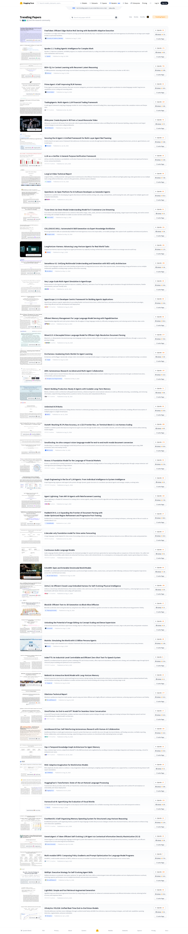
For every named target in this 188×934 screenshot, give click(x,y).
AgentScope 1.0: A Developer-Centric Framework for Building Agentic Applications (78, 299)
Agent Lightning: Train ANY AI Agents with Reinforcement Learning (72, 496)
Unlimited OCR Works (53, 406)
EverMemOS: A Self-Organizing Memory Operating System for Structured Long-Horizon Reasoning (85, 818)
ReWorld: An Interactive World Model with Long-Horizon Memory (71, 675)
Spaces (104, 3)
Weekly (136, 17)
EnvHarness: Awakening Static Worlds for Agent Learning (68, 354)
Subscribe (112, 8)
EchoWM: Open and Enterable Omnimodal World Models (67, 568)
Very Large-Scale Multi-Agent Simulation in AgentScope (67, 281)
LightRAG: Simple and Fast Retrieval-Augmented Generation (69, 890)
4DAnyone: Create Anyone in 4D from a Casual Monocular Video (70, 120)
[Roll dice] (116, 17)
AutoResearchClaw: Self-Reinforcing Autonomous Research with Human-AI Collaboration (82, 729)
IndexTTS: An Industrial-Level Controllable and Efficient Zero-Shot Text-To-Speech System (82, 657)
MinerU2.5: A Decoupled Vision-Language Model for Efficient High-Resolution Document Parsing (84, 335)
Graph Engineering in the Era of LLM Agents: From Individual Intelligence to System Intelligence (84, 479)
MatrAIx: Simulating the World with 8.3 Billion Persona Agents (70, 640)
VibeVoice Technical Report (55, 694)
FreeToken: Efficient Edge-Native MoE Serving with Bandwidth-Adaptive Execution (79, 30)
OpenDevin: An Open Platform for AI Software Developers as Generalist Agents (77, 192)
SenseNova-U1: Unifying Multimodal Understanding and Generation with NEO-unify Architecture (85, 263)
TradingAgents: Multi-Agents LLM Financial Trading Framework (71, 102)
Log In (157, 3)
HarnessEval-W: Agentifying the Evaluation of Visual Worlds (69, 801)
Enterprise (136, 3)
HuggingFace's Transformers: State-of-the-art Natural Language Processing (76, 782)
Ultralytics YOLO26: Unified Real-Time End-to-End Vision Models (71, 908)
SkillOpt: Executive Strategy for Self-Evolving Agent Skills (68, 872)
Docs (126, 3)
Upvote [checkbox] (160, 30)
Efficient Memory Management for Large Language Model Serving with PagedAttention (81, 318)
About (70, 930)
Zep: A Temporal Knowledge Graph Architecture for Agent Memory (72, 747)
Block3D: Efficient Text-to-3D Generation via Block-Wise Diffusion (71, 604)
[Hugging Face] (97, 930)
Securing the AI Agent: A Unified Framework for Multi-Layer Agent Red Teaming (77, 138)
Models (84, 3)
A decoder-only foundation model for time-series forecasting (70, 533)
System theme (27, 930)
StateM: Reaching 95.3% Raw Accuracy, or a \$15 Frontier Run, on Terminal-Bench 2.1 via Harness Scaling (88, 424)
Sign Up (164, 3)
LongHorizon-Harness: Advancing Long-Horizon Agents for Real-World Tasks (76, 246)
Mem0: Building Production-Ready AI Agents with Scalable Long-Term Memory (77, 389)
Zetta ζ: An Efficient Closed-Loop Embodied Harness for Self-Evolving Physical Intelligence (82, 586)
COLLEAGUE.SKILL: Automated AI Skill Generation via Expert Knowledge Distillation (79, 228)
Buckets (115, 3)
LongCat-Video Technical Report (58, 174)
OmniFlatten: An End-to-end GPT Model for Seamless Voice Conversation (75, 711)
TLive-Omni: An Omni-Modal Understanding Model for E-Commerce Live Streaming (79, 209)
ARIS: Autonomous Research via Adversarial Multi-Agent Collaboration (73, 371)
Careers (84, 930)
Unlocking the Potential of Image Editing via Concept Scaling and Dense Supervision (79, 622)
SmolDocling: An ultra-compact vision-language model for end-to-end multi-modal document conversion (88, 442)
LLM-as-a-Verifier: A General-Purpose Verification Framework (70, 156)
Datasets (95, 3)
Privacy (56, 930)
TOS (43, 930)
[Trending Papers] (148, 17)
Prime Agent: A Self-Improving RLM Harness (63, 84)
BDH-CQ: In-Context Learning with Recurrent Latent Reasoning (71, 67)
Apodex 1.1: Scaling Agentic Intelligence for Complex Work (68, 48)
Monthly (142, 17)
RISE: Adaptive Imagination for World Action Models (66, 765)
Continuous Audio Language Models (59, 550)
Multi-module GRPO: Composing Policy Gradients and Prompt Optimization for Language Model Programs (89, 855)
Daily (130, 17)
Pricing (144, 3)
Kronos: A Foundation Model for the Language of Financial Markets (72, 460)
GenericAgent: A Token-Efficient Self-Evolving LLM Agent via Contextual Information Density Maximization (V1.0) (92, 836)
